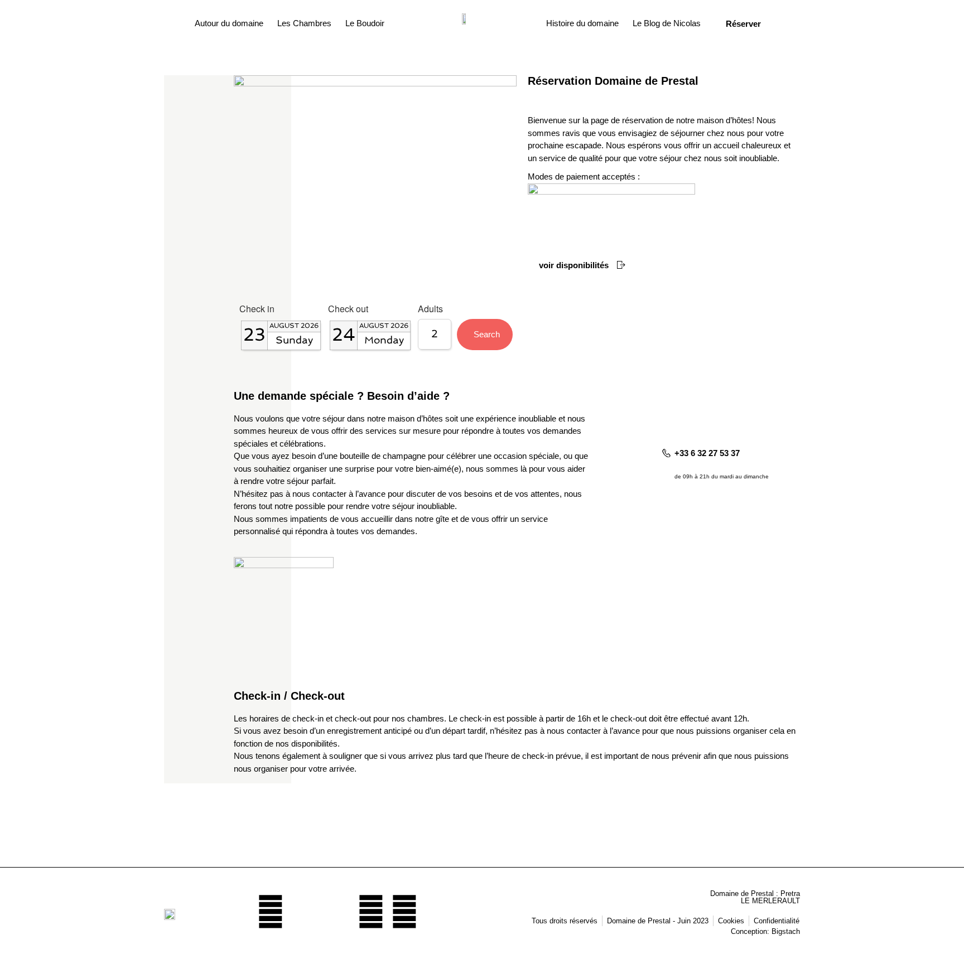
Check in (256, 309)
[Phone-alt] (404, 912)
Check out (348, 309)
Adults (430, 309)
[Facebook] (304, 912)
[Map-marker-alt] (271, 912)
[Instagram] (337, 912)
